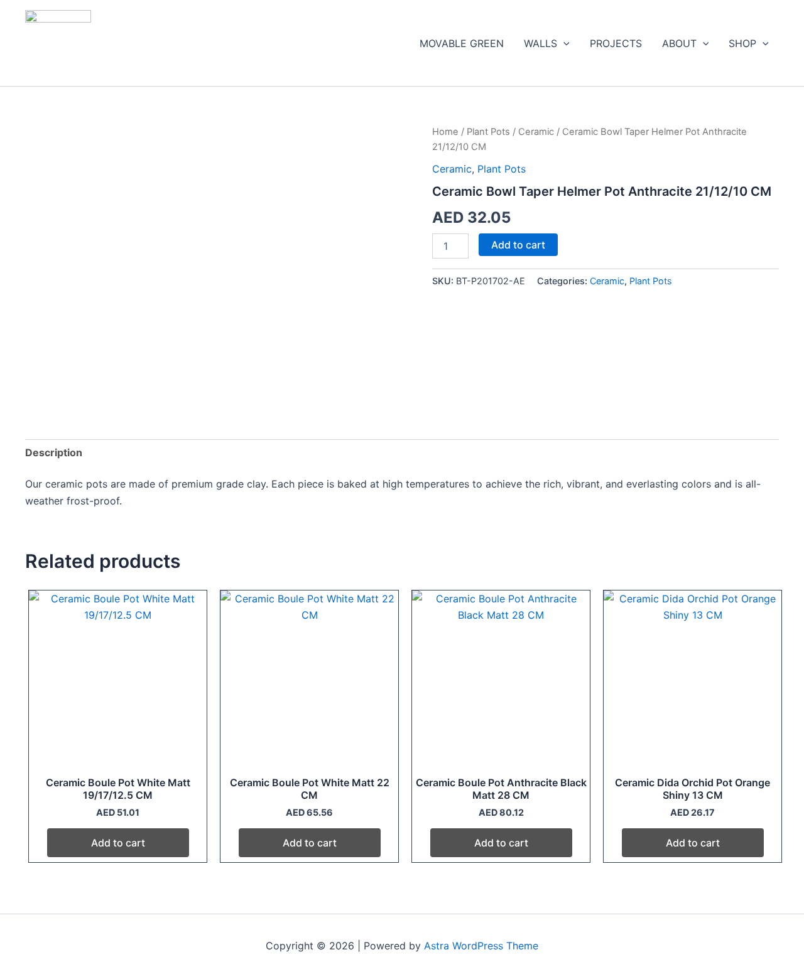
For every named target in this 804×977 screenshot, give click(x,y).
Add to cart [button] (118, 842)
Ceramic (536, 131)
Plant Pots (488, 131)
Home (445, 131)
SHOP (742, 43)
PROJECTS (616, 43)
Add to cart (518, 244)
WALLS (540, 43)
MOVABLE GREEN (462, 43)
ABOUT (679, 43)
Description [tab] (53, 452)
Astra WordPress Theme (481, 945)
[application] (563, 43)
